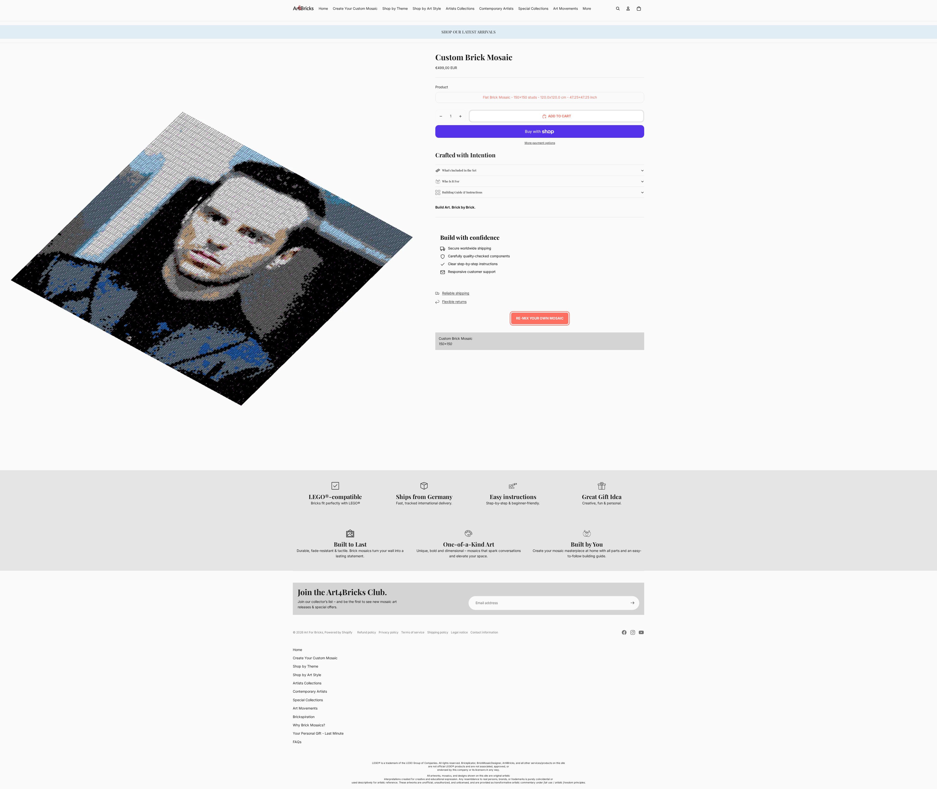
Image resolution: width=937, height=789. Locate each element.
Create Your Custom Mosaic (315, 658)
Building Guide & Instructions (462, 192)
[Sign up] (632, 603)
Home (297, 650)
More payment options (540, 143)
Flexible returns (454, 302)
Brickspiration (304, 717)
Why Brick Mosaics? (309, 725)
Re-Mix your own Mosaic (539, 318)
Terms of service (412, 632)
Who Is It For (450, 181)
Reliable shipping (455, 293)
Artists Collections (307, 683)
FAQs (297, 742)
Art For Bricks (313, 632)
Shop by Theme (305, 666)
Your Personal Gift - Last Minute (318, 733)
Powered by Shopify (338, 632)
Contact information (484, 632)
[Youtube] (641, 632)
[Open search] (617, 8)
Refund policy (366, 632)
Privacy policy (388, 632)
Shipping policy (437, 632)
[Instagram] (633, 632)
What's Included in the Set (459, 170)
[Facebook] (624, 632)
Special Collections (308, 700)
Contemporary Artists (310, 691)
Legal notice (459, 632)
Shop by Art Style (307, 675)
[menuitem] (587, 8)
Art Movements (305, 708)
